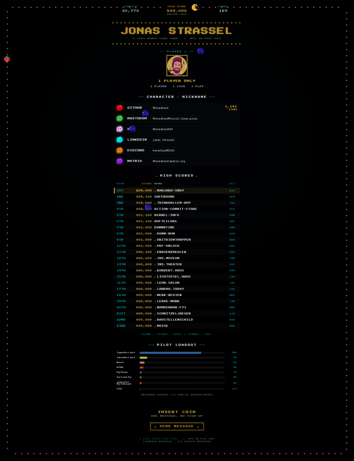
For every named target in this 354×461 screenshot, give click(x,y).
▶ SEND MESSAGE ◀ (177, 426)
